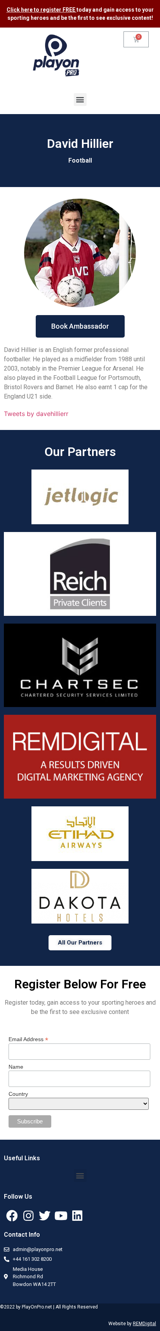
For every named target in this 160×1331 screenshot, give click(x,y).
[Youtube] (61, 1216)
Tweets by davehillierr (36, 414)
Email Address (28, 1039)
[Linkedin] (77, 1216)
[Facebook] (12, 1216)
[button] (80, 99)
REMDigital (144, 1323)
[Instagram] (28, 1216)
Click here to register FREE (42, 10)
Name (16, 1066)
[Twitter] (45, 1216)
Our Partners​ (80, 451)
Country (18, 1094)
